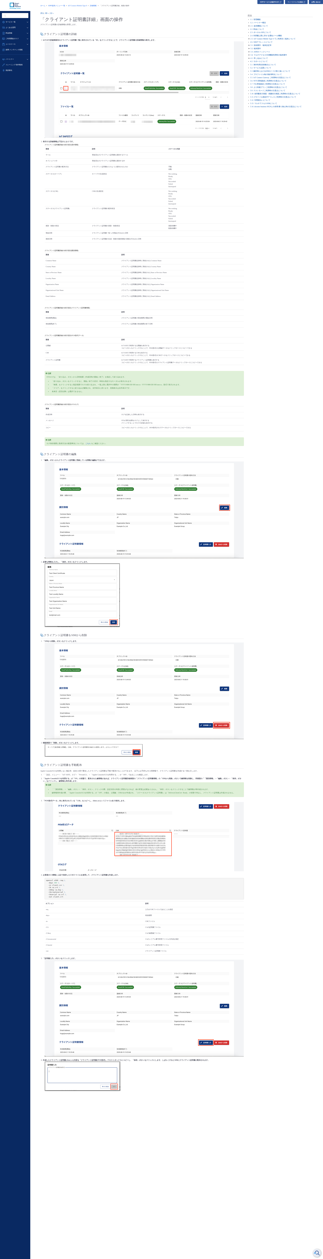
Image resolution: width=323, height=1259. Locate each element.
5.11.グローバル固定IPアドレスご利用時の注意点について (273, 97)
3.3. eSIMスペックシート (260, 52)
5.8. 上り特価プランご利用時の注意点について (268, 87)
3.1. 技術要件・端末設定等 (260, 45)
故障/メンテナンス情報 (14, 50)
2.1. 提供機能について (259, 26)
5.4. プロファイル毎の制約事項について (266, 74)
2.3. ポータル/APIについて (260, 32)
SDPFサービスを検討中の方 (269, 2)
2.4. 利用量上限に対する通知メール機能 (266, 36)
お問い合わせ (315, 2)
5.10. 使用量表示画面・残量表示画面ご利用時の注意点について (275, 94)
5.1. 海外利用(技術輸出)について (263, 65)
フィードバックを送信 (295, 2)
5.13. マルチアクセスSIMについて (263, 103)
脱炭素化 (9, 70)
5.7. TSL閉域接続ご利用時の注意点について (267, 84)
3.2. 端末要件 (255, 48)
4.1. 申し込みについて (259, 58)
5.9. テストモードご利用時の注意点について (267, 91)
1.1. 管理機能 (255, 19)
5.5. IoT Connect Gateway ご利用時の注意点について (270, 78)
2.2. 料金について (257, 29)
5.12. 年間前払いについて (260, 100)
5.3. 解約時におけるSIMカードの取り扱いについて (270, 71)
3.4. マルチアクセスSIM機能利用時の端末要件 (268, 55)
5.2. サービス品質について (260, 68)
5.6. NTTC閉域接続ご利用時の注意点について (268, 81)
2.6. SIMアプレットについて (261, 42)
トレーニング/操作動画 (14, 65)
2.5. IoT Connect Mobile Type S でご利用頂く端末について (272, 39)
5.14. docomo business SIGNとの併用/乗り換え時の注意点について (276, 107)
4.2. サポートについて (259, 61)
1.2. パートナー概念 (258, 23)
